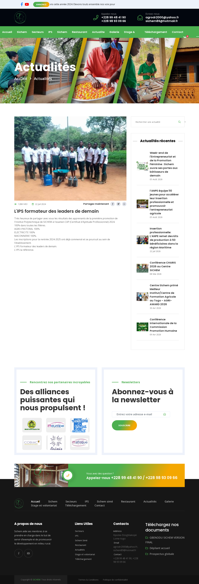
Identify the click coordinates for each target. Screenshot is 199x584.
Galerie (114, 32)
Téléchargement (156, 32)
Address (117, 531)
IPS (50, 32)
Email (116, 542)
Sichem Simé (80, 540)
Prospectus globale (161, 554)
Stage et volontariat (44, 505)
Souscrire (124, 425)
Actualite (98, 32)
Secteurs (71, 501)
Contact (177, 32)
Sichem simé (105, 501)
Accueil (7, 32)
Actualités (149, 501)
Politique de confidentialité (115, 579)
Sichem (52, 501)
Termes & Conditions (88, 579)
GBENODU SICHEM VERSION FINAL (165, 540)
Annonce (41, 4)
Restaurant (79, 32)
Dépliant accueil (159, 548)
